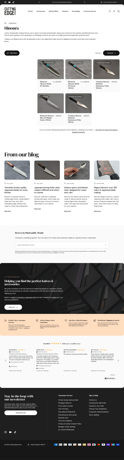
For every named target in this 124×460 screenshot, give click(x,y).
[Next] (85, 2)
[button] (5, 360)
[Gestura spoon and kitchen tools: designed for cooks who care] (77, 170)
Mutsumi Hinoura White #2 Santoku (45, 84)
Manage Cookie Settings (66, 427)
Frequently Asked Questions (99, 412)
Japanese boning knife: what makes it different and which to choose (47, 190)
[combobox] (110, 2)
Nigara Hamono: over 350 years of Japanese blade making (105, 190)
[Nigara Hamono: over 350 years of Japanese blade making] (107, 170)
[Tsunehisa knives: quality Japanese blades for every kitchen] (17, 170)
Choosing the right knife (97, 403)
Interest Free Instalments (98, 409)
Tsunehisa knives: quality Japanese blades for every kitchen (16, 190)
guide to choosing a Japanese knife (23, 297)
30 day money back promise (68, 400)
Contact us (93, 400)
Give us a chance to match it (78, 323)
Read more (7, 211)
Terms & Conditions (65, 421)
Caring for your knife (96, 406)
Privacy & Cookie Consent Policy (69, 424)
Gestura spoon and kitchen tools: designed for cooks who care (76, 190)
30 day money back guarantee (49, 325)
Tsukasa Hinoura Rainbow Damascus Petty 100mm (102, 85)
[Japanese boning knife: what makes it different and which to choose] (47, 170)
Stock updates (94, 415)
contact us (54, 297)
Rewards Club (63, 418)
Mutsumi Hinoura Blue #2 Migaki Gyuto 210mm (47, 118)
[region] (62, 361)
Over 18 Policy (63, 409)
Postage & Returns (64, 403)
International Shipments (66, 412)
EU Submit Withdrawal (66, 430)
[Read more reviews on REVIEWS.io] (110, 378)
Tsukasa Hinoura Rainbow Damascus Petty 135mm (74, 119)
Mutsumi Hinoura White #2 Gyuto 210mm (73, 85)
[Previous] (39, 2)
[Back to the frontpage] (5, 23)
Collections (12, 23)
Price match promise (65, 406)
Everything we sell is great (67, 415)
